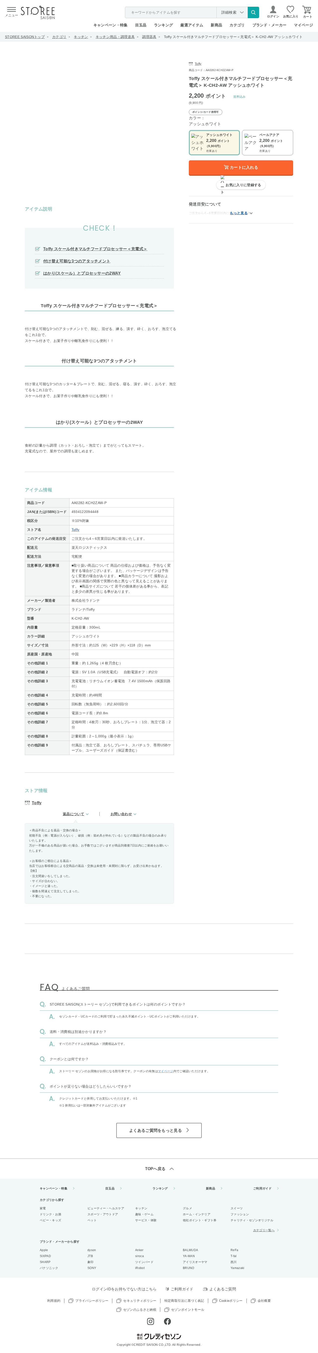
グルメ (187, 1208)
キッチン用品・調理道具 (115, 37)
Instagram (150, 1321)
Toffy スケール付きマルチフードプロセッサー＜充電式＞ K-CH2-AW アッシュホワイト (233, 37)
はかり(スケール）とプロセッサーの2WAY (82, 273)
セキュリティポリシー (139, 1301)
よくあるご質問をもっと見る (155, 1130)
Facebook (167, 1321)
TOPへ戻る (155, 1169)
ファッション (240, 1214)
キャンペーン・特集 (110, 25)
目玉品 (141, 25)
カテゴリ (59, 37)
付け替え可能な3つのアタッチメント (76, 261)
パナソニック (49, 1268)
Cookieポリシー (231, 1301)
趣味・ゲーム (144, 1214)
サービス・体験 (146, 1220)
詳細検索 (229, 12)
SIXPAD (45, 1256)
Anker (139, 1250)
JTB (90, 1256)
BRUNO (188, 1268)
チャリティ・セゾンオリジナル (252, 1220)
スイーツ (237, 1208)
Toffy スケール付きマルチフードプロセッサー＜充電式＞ (95, 249)
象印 (90, 1262)
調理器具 (149, 37)
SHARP (45, 1262)
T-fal (234, 1256)
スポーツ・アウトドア (102, 1214)
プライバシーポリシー (91, 1301)
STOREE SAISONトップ (25, 37)
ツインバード (144, 1262)
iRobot (140, 1268)
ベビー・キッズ (50, 1220)
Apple (44, 1250)
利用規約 (53, 1301)
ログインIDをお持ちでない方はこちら (124, 1289)
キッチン (81, 37)
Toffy (76, 530)
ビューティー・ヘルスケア (105, 1208)
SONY (91, 1268)
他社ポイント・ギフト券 (200, 1220)
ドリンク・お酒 (50, 1214)
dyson (91, 1250)
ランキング (163, 25)
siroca (139, 1256)
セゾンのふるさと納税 (139, 1309)
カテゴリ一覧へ (264, 1230)
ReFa (234, 1250)
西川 (234, 1262)
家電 (43, 1208)
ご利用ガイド (262, 1188)
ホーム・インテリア (196, 1214)
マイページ (303, 25)
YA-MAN (189, 1256)
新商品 (216, 25)
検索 (253, 12)
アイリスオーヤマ (195, 1262)
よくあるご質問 (222, 1289)
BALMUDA (190, 1250)
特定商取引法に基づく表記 (184, 1301)
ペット (92, 1220)
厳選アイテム (191, 25)
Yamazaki (237, 1268)
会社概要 (264, 1301)
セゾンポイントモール (187, 1309)
